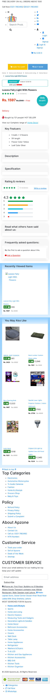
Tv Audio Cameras (15, 484)
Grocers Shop (14, 493)
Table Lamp (12, 639)
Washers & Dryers (15, 648)
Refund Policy (13, 507)
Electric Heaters (15, 615)
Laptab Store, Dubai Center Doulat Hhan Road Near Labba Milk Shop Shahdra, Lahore (24, 596)
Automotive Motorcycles (18, 481)
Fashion (11, 487)
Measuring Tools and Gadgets (21, 618)
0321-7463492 (16, 7)
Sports (10, 609)
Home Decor (43, 73)
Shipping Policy (14, 513)
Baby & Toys (13, 496)
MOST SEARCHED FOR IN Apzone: (17, 602)
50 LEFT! (42, 101)
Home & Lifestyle (15, 490)
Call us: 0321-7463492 (17, 533)
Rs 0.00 (37, 53)
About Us (12, 527)
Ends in (22, 81)
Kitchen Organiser (15, 666)
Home (4, 73)
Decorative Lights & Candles (20, 621)
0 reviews (22, 93)
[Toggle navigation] (8, 59)
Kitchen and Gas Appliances (20, 654)
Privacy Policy (13, 510)
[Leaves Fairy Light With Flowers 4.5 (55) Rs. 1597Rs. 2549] (12, 296)
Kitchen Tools (13, 663)
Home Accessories (16, 630)
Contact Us (12, 530)
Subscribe (9, 582)
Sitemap (11, 557)
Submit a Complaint (16, 516)
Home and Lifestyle (15, 73)
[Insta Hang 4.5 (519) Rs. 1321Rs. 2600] (12, 444)
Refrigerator (13, 645)
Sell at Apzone (14, 550)
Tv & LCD (11, 651)
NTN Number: (14, 536)
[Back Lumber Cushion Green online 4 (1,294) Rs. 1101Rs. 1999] (37, 351)
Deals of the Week (15, 553)
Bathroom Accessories (17, 627)
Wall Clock (12, 636)
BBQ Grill (11, 660)
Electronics (12, 478)
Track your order (15, 547)
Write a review (40, 188)
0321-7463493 (32, 7)
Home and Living (30, 73)
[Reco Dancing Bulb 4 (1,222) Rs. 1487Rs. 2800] (12, 396)
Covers (11, 633)
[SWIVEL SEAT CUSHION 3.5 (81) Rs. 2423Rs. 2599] (12, 351)
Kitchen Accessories (16, 657)
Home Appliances (15, 642)
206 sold (12, 85)
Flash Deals (13, 81)
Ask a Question (13, 255)
